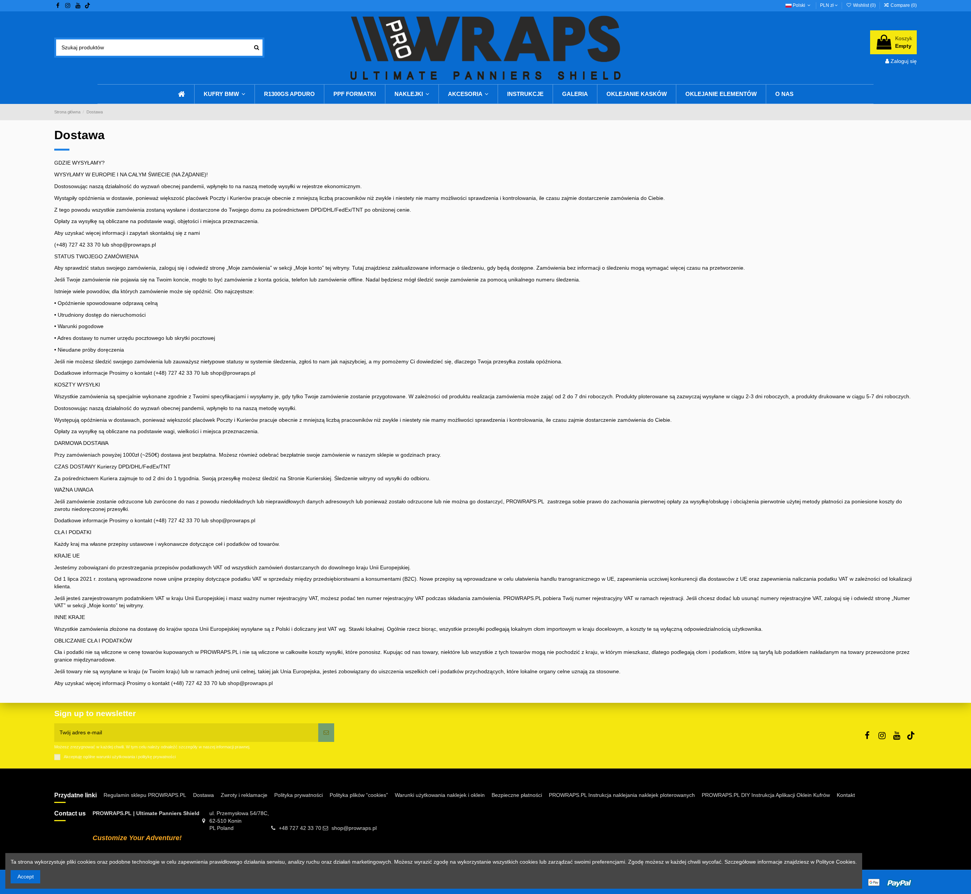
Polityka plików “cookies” (359, 795)
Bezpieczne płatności (517, 795)
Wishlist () (864, 5)
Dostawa (203, 795)
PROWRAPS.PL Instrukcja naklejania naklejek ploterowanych (622, 795)
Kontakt (846, 795)
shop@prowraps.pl (354, 828)
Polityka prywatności (298, 795)
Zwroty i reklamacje (244, 795)
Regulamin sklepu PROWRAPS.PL (145, 795)
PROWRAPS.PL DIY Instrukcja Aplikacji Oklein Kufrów (766, 795)
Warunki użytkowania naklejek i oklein (440, 795)
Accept (25, 877)
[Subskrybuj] (326, 732)
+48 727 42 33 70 (300, 828)
